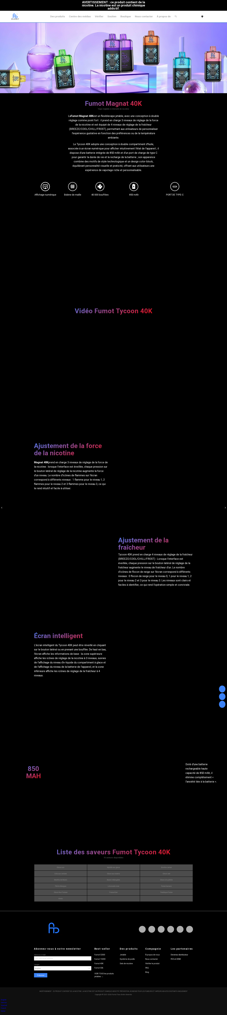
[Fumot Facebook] (151, 929)
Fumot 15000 (99, 959)
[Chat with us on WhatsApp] (222, 689)
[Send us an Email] (222, 697)
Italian (3, 1011)
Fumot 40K (98, 963)
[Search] (176, 16)
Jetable (123, 955)
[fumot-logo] (15, 16)
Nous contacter (151, 959)
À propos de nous (152, 955)
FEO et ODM (176, 959)
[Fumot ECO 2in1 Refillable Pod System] (225, 507)
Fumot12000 (99, 955)
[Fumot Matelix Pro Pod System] (2, 507)
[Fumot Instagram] (142, 929)
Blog (147, 972)
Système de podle (127, 959)
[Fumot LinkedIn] (170, 929)
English (3, 1000)
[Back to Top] (222, 704)
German (4, 1002)
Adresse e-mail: (40, 955)
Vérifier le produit (152, 963)
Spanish (4, 1005)
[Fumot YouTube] (189, 929)
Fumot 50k (98, 968)
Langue (36, 964)
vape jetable (116, 116)
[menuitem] (57, 16)
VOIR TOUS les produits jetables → (104, 975)
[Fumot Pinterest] (180, 929)
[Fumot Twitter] (161, 929)
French (3, 1008)
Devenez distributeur (179, 955)
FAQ (147, 968)
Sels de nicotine (126, 963)
